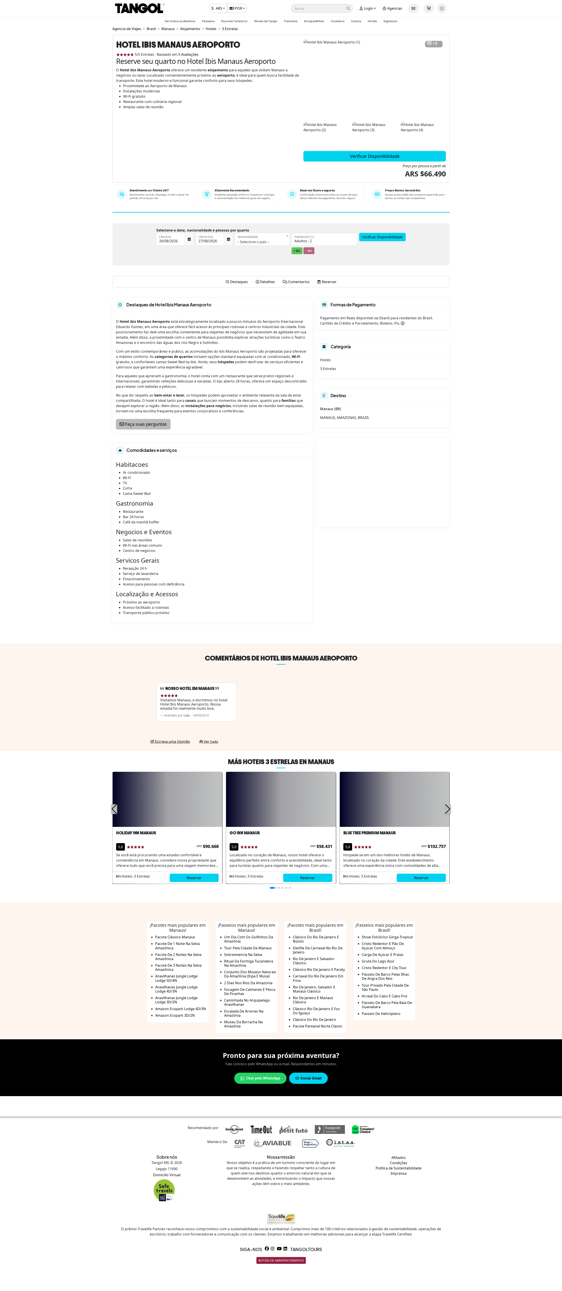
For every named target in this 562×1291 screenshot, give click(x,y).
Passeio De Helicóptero (381, 1013)
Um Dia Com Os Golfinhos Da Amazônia (248, 939)
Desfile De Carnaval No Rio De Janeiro (317, 950)
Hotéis (372, 21)
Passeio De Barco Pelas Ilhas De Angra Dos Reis (385, 976)
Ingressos (390, 21)
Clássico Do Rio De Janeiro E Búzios (316, 939)
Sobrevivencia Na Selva (243, 954)
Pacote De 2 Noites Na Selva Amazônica (178, 956)
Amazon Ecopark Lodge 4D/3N (180, 1008)
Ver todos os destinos (180, 21)
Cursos (356, 21)
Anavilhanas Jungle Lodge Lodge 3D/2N (176, 999)
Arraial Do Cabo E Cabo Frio (384, 996)
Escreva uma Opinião (172, 741)
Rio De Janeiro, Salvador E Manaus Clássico (314, 989)
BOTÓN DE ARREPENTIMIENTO (281, 1260)
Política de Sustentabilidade (399, 1168)
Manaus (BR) (330, 408)
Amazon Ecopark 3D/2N (175, 1015)
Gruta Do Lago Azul (378, 961)
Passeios (208, 21)
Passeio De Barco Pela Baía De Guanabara (387, 1004)
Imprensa (399, 1173)
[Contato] (413, 8)
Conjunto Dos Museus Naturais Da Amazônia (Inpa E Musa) (250, 974)
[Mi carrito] (428, 8)
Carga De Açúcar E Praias (382, 954)
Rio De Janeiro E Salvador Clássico (313, 960)
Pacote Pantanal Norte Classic (317, 1026)
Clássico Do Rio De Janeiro (314, 1019)
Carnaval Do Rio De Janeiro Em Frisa (318, 978)
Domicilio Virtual (166, 1174)
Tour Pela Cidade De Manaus (248, 948)
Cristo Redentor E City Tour (384, 967)
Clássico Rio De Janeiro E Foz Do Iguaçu (316, 1010)
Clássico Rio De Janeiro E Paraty (319, 969)
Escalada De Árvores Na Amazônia (243, 1013)
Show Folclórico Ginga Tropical (387, 937)
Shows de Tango (265, 21)
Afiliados (398, 1157)
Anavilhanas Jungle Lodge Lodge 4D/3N (176, 989)
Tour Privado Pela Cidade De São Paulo (385, 987)
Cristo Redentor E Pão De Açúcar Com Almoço (383, 945)
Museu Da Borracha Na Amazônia (243, 1024)
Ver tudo (210, 741)
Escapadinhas (314, 21)
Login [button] (368, 8)
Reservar (194, 877)
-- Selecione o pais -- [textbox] (253, 241)
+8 (434, 43)
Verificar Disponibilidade (375, 156)
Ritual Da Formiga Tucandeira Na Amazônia (248, 963)
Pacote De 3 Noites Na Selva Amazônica (178, 967)
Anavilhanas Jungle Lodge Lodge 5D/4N (176, 978)
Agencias (394, 8)
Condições (398, 1162)
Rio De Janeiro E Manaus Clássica (313, 999)
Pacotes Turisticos (234, 21)
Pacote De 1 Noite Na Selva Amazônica (177, 945)
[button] (322, 8)
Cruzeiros (337, 21)
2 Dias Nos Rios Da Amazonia (248, 982)
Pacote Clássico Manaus (175, 937)
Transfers (290, 21)
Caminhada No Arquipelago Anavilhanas (247, 1002)
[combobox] (262, 239)
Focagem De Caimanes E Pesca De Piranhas (249, 991)
